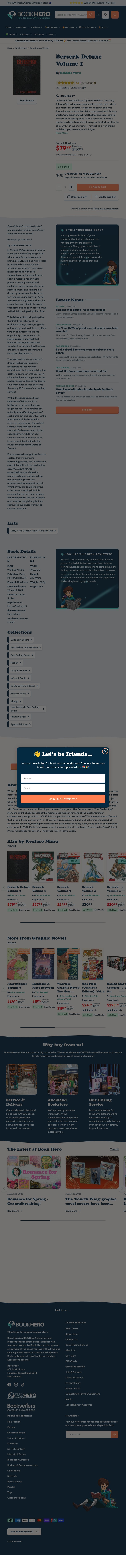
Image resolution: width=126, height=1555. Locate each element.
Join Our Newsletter (63, 799)
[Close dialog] (105, 751)
